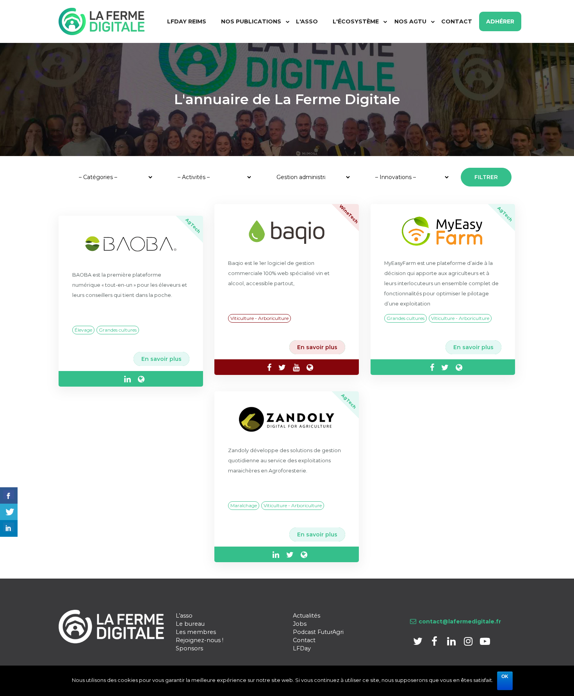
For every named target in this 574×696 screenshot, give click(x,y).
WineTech (348, 213)
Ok (504, 676)
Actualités (306, 615)
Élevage (83, 330)
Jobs (300, 623)
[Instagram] (468, 642)
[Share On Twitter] (9, 512)
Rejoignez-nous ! (199, 640)
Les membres (196, 632)
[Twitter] (418, 642)
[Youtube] (484, 642)
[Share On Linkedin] (9, 528)
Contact (304, 640)
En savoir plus (161, 358)
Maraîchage (243, 505)
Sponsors (189, 648)
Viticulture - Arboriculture (259, 318)
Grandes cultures (118, 330)
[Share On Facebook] (9, 495)
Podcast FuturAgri (318, 632)
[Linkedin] (452, 642)
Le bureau (190, 623)
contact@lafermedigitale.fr (460, 621)
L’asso (184, 615)
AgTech (193, 225)
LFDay (302, 648)
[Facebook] (435, 642)
